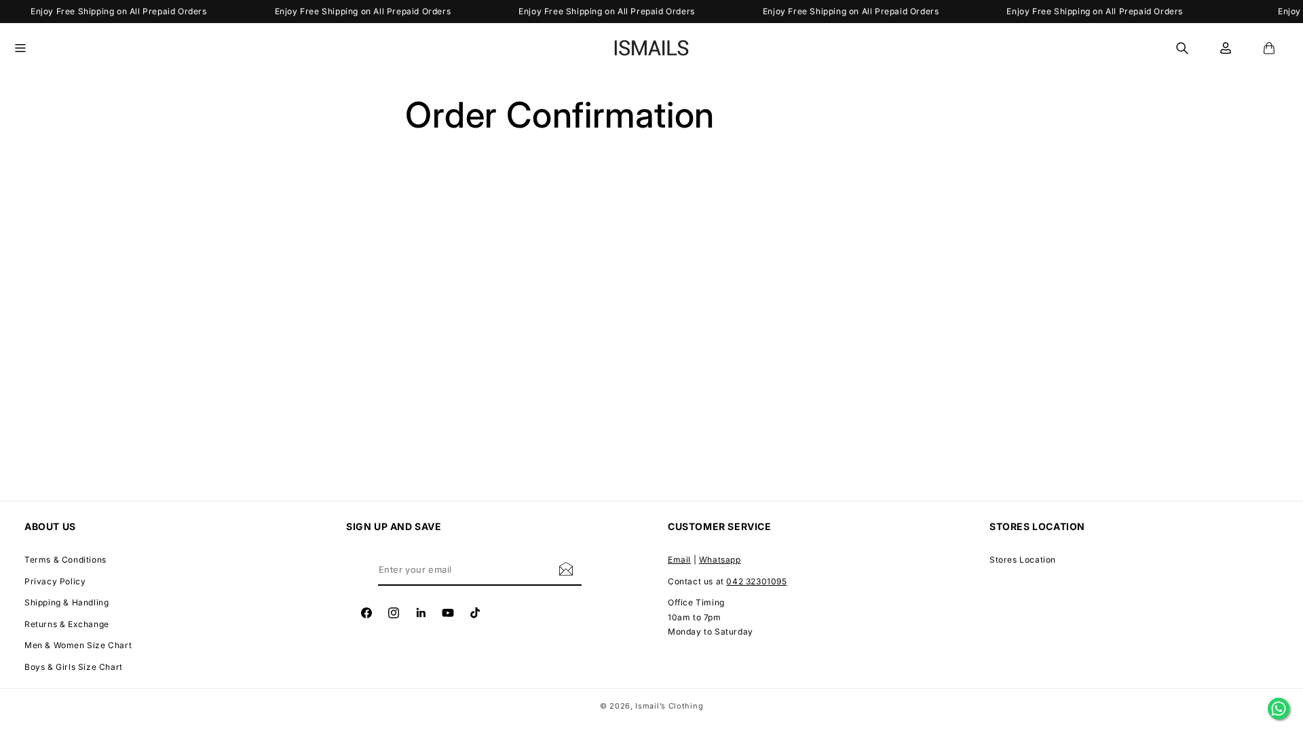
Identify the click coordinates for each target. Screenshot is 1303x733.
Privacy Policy (55, 581)
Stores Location (1022, 560)
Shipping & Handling (66, 602)
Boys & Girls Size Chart (73, 667)
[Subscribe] (566, 568)
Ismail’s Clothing (669, 706)
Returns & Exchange (66, 624)
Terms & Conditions (65, 560)
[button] (28, 48)
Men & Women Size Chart (78, 645)
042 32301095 (756, 581)
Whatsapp (720, 560)
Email (679, 560)
